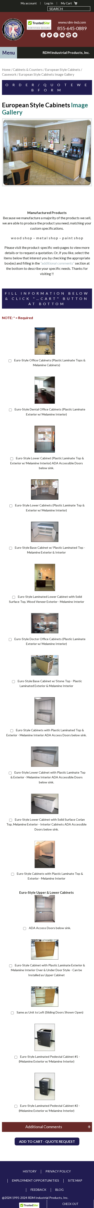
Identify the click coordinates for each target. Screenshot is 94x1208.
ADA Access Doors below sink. (50, 928)
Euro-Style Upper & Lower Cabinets (46, 892)
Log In (49, 3)
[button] (8, 52)
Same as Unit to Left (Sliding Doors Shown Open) (50, 1012)
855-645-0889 (72, 28)
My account (29, 3)
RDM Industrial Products (13, 29)
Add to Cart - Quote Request (47, 1141)
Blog (59, 1189)
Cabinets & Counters (28, 70)
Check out (70, 1204)
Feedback (38, 1189)
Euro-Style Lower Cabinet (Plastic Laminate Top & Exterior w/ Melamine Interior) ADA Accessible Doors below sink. (47, 463)
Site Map (75, 1180)
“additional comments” (57, 263)
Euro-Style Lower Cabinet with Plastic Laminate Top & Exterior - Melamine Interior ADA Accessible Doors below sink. (47, 777)
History (30, 1171)
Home (6, 70)
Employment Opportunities (35, 1180)
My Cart (66, 3)
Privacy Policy (58, 1171)
